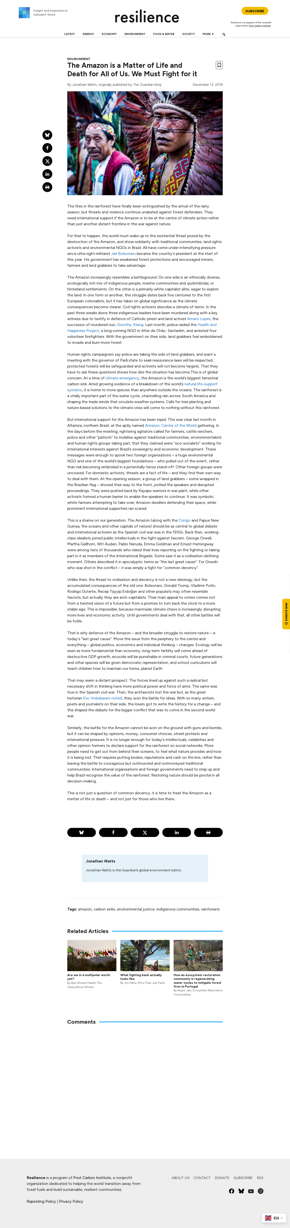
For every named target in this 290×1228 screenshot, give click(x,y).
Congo (185, 520)
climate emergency (122, 378)
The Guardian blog (147, 84)
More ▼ (208, 34)
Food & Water (163, 34)
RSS (260, 1178)
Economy (109, 34)
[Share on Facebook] (113, 832)
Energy (88, 34)
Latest (69, 34)
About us (180, 1178)
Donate (222, 1178)
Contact (202, 1178)
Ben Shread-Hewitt (83, 983)
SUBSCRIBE (254, 11)
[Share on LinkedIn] (176, 832)
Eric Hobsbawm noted (102, 698)
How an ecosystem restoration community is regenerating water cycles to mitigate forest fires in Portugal (197, 980)
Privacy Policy (71, 1201)
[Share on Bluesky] (81, 832)
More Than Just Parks (151, 983)
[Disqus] (145, 1080)
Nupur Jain (184, 990)
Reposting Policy (41, 1201)
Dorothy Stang (130, 324)
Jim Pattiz (130, 983)
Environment (134, 34)
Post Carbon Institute (260, 25)
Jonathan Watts (84, 84)
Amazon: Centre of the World (170, 425)
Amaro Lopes (198, 318)
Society (188, 34)
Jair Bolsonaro (123, 253)
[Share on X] (145, 832)
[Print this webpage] (208, 832)
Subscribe (243, 1178)
